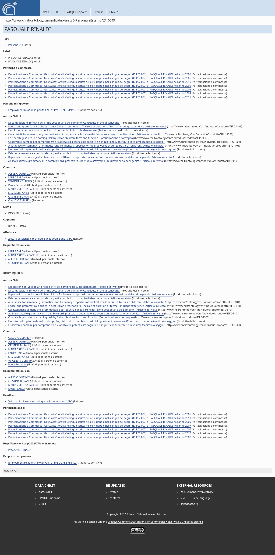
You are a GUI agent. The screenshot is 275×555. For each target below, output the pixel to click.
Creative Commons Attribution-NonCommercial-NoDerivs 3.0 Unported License (155, 521)
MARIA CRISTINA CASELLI (23, 189)
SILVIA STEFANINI (18, 193)
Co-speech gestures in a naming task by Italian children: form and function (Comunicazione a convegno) (71, 138)
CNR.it (113, 12)
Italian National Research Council (148, 514)
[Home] (20, 8)
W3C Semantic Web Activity (196, 492)
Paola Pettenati (17, 185)
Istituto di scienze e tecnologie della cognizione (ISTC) (40, 238)
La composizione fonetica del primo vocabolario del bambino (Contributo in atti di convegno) (64, 122)
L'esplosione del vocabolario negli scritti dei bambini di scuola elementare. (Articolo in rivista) (64, 130)
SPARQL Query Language (195, 498)
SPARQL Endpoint (76, 12)
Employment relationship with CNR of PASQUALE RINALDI (42, 110)
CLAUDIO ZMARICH (19, 200)
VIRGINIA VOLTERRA (20, 181)
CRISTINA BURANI (18, 196)
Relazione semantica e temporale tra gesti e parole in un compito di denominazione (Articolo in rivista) (69, 153)
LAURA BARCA (16, 177)
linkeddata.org (189, 504)
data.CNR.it (50, 12)
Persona (13, 45)
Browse (98, 12)
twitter (114, 492)
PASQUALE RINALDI (20, 450)
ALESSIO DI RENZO (19, 173)
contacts (115, 498)
